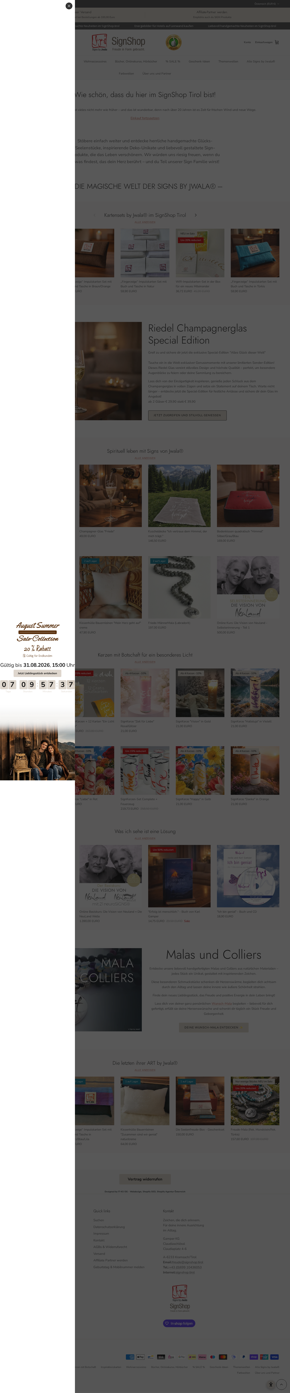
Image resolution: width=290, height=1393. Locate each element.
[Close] (69, 6)
